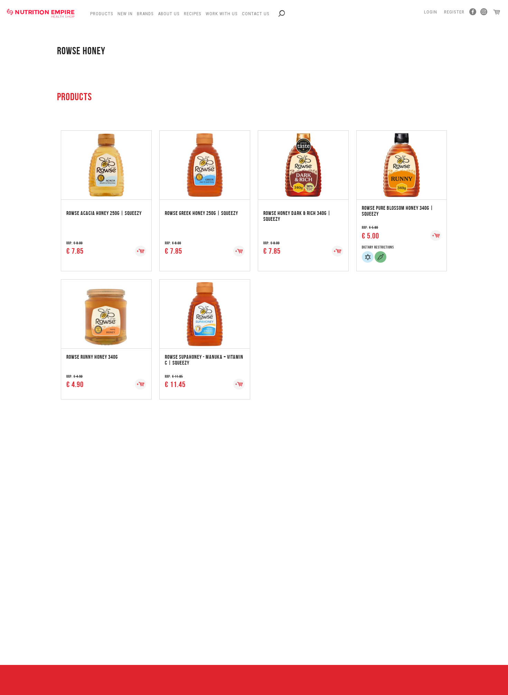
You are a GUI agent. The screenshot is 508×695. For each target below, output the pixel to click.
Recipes (192, 13)
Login (430, 12)
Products (101, 13)
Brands (145, 13)
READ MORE (106, 158)
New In (125, 13)
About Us (169, 13)
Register (454, 12)
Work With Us (222, 13)
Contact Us (256, 13)
